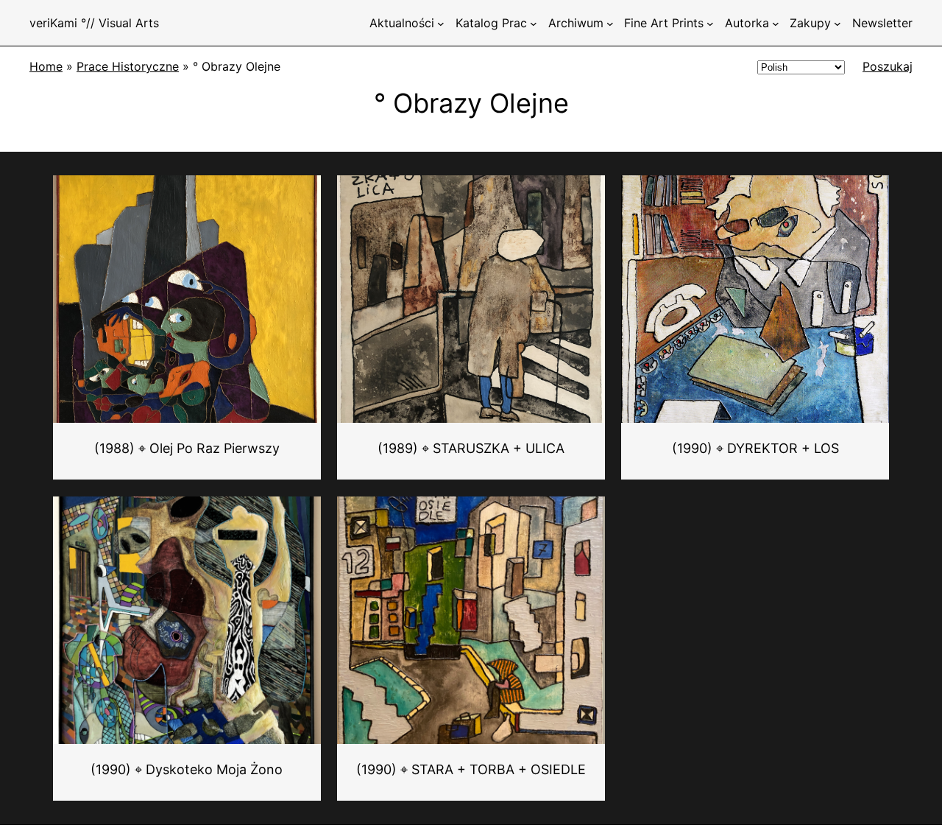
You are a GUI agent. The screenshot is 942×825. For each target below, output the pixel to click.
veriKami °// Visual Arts (94, 22)
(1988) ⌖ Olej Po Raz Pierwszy (187, 448)
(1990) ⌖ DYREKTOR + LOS (755, 448)
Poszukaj (888, 66)
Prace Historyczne (128, 66)
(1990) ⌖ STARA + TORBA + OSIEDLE (471, 769)
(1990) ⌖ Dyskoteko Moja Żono (187, 769)
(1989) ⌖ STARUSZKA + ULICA (471, 448)
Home (46, 66)
